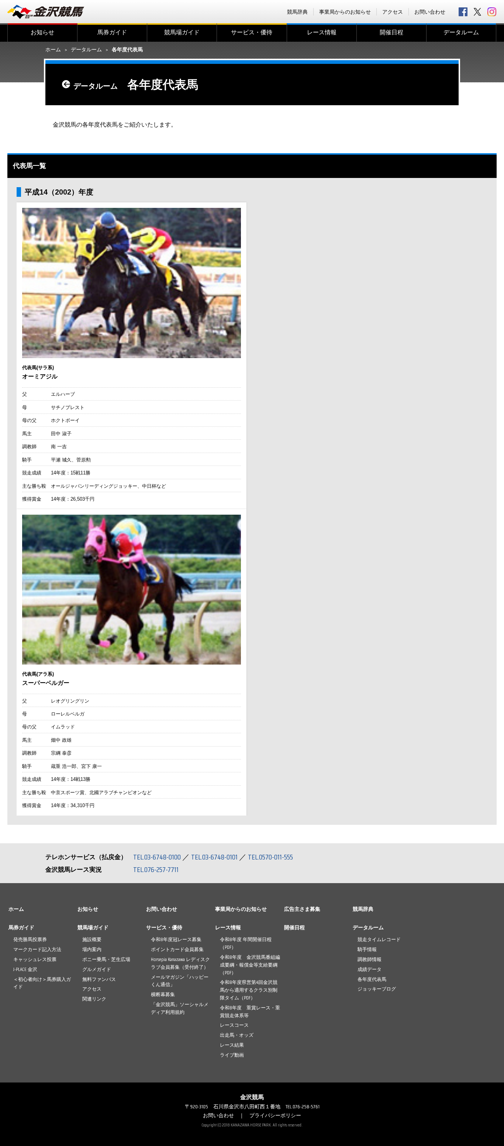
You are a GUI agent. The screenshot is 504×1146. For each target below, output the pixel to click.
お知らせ (42, 32)
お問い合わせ (429, 12)
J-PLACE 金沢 (25, 969)
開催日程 (391, 32)
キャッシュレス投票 (34, 959)
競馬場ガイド (182, 32)
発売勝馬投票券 (30, 939)
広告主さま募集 (302, 909)
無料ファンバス (99, 979)
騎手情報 (367, 949)
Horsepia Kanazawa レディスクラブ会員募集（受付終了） (180, 963)
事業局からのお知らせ (345, 12)
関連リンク (94, 999)
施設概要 (91, 939)
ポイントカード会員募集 (177, 949)
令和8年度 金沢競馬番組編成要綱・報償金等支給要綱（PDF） (250, 965)
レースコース (234, 1025)
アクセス (392, 12)
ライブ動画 (232, 1055)
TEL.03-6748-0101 (214, 857)
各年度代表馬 (372, 979)
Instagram (492, 12)
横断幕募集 (163, 994)
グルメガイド (96, 969)
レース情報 (321, 32)
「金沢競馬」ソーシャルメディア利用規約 (179, 1008)
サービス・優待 (251, 32)
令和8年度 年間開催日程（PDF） (246, 943)
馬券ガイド (112, 32)
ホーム (53, 50)
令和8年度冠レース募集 (176, 939)
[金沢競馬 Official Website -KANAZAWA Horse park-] (46, 12)
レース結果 (232, 1045)
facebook (463, 12)
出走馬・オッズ (236, 1035)
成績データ (370, 969)
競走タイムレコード (379, 939)
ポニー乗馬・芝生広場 (106, 959)
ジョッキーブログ (377, 989)
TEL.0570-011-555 (270, 857)
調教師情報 (370, 959)
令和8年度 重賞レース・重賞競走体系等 (250, 1011)
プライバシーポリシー (275, 1115)
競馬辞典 (297, 12)
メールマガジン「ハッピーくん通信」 (179, 981)
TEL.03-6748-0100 (157, 857)
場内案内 (91, 949)
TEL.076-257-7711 (156, 869)
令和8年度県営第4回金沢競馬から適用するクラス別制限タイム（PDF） (248, 990)
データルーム (461, 32)
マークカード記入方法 (37, 949)
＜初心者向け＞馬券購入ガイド (42, 983)
